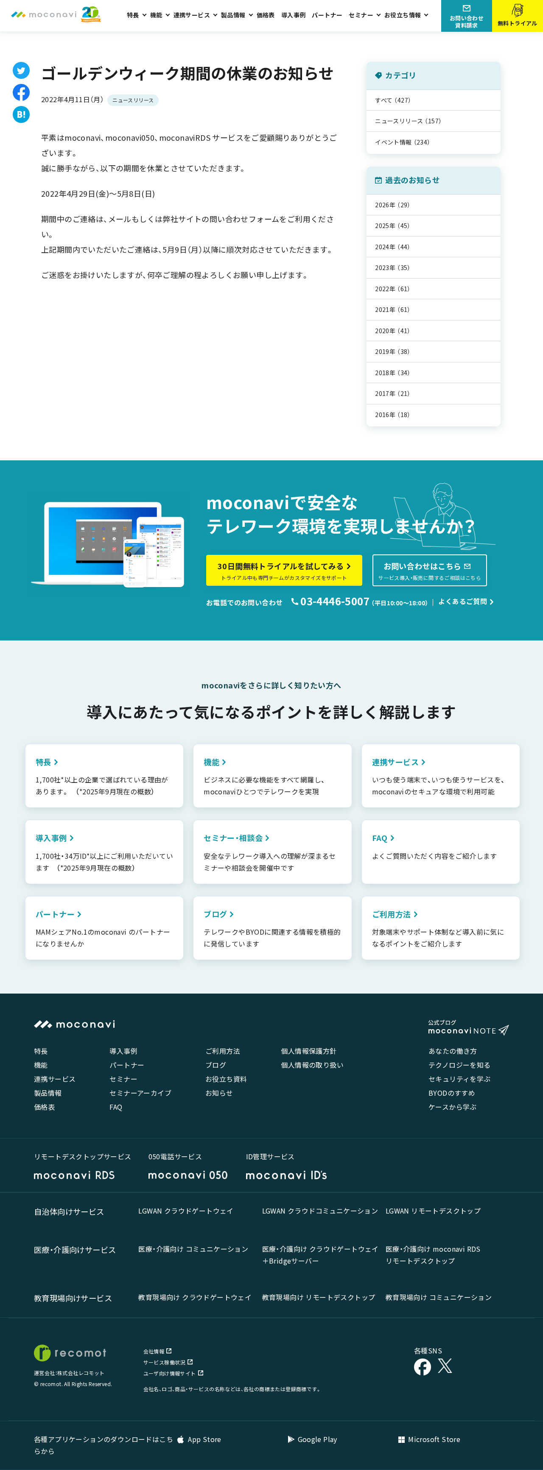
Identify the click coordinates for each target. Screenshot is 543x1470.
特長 (41, 1051)
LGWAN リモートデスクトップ (433, 1211)
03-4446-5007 (333, 600)
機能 (41, 1065)
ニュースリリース (133, 99)
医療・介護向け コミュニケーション (193, 1249)
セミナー (123, 1079)
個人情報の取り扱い (312, 1065)
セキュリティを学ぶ (459, 1079)
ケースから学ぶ (452, 1107)
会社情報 (154, 1351)
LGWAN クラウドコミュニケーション (320, 1211)
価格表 (266, 15)
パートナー (327, 15)
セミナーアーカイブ (140, 1093)
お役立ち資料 (226, 1079)
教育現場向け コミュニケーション (439, 1297)
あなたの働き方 (452, 1051)
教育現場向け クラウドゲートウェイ (195, 1297)
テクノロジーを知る (459, 1065)
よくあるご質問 (462, 601)
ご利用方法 (222, 1051)
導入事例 (293, 15)
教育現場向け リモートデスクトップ (318, 1297)
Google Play (317, 1439)
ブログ (215, 1065)
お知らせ (219, 1093)
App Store (203, 1439)
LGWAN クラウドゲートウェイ (185, 1211)
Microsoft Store (434, 1439)
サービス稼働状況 (164, 1362)
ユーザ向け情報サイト (169, 1373)
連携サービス (55, 1079)
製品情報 (48, 1093)
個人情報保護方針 (308, 1051)
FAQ (115, 1107)
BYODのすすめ (451, 1093)
